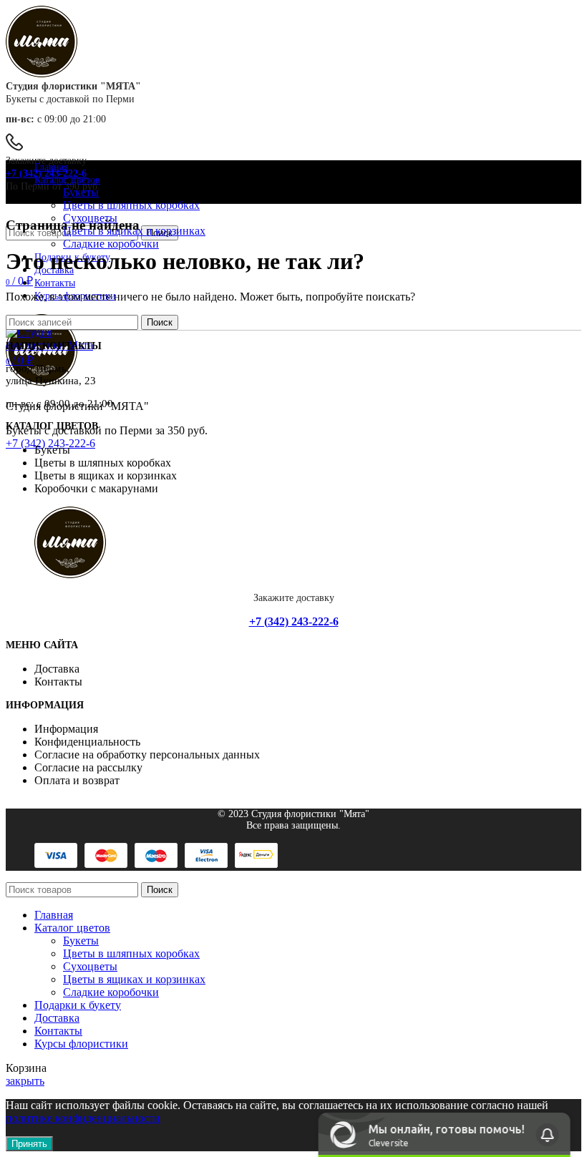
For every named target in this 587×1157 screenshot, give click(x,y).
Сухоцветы (90, 966)
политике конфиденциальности (83, 1118)
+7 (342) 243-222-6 (46, 173)
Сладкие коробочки (111, 244)
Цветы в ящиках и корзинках (134, 979)
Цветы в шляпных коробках (131, 205)
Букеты (81, 192)
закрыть (25, 1081)
